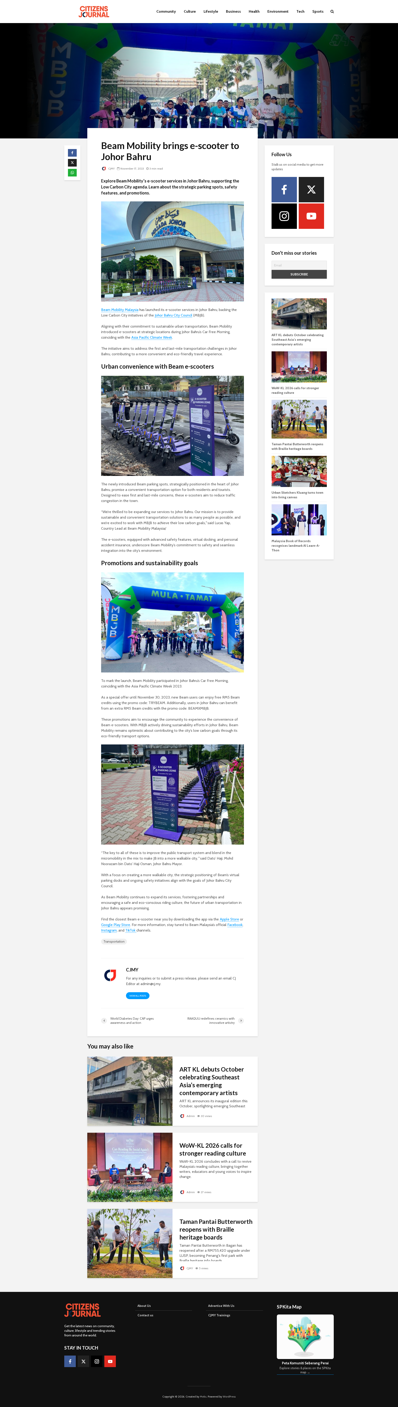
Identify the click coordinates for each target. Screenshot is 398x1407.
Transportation (114, 941)
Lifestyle (211, 11)
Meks (203, 1396)
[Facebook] (284, 189)
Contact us (145, 1315)
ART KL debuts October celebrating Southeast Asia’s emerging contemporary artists (211, 1081)
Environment (278, 11)
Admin (190, 1116)
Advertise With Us (221, 1306)
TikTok (130, 930)
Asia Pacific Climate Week (151, 337)
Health (254, 11)
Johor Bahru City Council (173, 315)
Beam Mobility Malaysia (119, 310)
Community (166, 11)
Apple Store (229, 919)
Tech (300, 11)
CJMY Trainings (219, 1315)
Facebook (235, 925)
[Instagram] (284, 216)
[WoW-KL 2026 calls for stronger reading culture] (130, 1167)
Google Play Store (115, 925)
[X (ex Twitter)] (311, 189)
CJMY (111, 168)
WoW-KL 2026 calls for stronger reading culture (212, 1149)
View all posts (137, 995)
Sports (318, 11)
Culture (190, 11)
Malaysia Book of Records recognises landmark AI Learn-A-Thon (296, 545)
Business (233, 11)
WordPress (229, 1396)
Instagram (109, 930)
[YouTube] (311, 216)
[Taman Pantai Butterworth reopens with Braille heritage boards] (130, 1243)
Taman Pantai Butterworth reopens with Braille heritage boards (215, 1229)
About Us (144, 1306)
